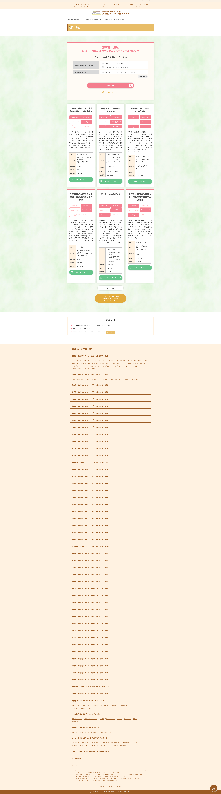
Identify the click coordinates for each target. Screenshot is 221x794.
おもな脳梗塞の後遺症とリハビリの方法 (86, 714)
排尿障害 (135, 719)
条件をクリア (142, 77)
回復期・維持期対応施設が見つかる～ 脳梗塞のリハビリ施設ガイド (139, 1)
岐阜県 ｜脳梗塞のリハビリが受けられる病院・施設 (90, 518)
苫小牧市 (79, 379)
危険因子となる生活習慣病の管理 (87, 732)
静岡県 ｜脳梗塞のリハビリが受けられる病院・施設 (90, 504)
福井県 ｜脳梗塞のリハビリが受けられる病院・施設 (90, 525)
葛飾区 (80, 361)
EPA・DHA (118, 743)
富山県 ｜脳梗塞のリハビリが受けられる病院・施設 (90, 490)
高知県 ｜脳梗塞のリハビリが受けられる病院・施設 (90, 637)
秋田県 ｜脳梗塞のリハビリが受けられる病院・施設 (90, 399)
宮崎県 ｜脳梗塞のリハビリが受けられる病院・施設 (90, 680)
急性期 (73, 705)
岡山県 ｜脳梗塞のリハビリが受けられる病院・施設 (90, 581)
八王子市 (120, 366)
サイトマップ (76, 765)
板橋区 (118, 363)
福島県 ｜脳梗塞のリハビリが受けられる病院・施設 (90, 420)
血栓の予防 (74, 732)
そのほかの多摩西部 (90, 368)
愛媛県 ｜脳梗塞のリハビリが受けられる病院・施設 (90, 623)
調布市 (136, 363)
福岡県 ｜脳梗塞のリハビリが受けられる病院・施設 (90, 644)
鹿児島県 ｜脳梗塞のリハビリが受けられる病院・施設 (90, 687)
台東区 (112, 361)
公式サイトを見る (81, 179)
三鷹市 (124, 363)
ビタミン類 (134, 743)
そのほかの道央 (88, 379)
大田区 (139, 361)
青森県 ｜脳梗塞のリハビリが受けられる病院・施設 (90, 385)
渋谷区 (73, 363)
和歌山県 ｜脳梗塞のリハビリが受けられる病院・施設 (90, 546)
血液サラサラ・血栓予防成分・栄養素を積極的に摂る (99, 743)
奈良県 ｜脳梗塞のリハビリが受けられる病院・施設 (90, 553)
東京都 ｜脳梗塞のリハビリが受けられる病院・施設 (81, 5)
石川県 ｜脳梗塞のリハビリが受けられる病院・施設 (90, 497)
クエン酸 (99, 745)
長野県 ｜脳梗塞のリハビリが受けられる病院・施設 (90, 476)
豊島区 (84, 363)
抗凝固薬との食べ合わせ (120, 745)
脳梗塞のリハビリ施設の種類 (82, 328)
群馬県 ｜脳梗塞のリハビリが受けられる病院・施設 (90, 434)
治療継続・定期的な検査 (104, 732)
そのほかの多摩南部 (135, 366)
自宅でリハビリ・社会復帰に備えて (121, 705)
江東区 (85, 361)
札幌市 (73, 379)
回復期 (79, 705)
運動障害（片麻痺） (77, 719)
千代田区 (123, 361)
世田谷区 (96, 363)
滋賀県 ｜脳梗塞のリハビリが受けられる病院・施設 (90, 532)
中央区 (117, 361)
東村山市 (79, 366)
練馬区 (113, 363)
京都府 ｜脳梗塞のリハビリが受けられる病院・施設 (90, 567)
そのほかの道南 (134, 379)
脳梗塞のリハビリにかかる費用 (102, 705)
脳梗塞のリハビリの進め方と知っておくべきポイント (110, 5)
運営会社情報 (76, 758)
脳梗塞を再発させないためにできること (139, 5)
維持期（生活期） (87, 705)
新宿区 (90, 363)
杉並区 (107, 363)
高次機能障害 (127, 719)
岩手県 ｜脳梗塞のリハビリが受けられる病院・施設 (90, 392)
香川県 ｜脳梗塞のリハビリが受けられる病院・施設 (90, 616)
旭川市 (111, 379)
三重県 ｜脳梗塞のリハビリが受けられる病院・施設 (90, 539)
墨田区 (91, 361)
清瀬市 (85, 366)
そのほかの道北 (119, 379)
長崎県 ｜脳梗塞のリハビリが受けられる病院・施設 (90, 666)
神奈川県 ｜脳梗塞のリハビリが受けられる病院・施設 (90, 462)
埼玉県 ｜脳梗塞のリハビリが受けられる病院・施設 (90, 448)
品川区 (134, 361)
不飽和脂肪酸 (126, 743)
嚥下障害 (119, 719)
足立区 (102, 361)
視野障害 (102, 719)
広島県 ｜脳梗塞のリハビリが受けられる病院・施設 (90, 588)
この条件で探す (110, 85)
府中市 (142, 363)
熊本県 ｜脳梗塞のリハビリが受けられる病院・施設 (90, 673)
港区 (129, 361)
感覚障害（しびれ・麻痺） (90, 719)
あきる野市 (74, 368)
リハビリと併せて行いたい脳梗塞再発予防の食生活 (89, 738)
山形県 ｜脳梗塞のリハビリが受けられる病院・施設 (90, 413)
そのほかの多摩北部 (100, 366)
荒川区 (96, 361)
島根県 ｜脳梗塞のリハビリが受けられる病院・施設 (90, 602)
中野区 (102, 363)
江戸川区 (74, 361)
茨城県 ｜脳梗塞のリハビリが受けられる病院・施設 (90, 441)
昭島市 (91, 366)
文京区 (145, 361)
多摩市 (114, 366)
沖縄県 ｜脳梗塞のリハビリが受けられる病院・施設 (90, 694)
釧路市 (95, 379)
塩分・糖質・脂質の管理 (78, 743)
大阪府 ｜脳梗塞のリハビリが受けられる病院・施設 (90, 560)
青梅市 (81, 368)
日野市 (108, 366)
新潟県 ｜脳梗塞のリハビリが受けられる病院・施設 (90, 483)
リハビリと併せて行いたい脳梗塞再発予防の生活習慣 (90, 751)
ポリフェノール (108, 745)
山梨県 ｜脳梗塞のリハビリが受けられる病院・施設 (90, 469)
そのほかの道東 (103, 379)
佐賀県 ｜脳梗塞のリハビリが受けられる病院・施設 (90, 659)
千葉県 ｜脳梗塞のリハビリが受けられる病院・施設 (90, 455)
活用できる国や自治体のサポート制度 (81, 708)
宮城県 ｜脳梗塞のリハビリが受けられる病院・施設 (90, 406)
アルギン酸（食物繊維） (78, 745)
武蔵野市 (130, 363)
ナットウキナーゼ (90, 745)
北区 (107, 361)
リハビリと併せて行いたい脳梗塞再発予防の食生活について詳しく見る (110, 298)
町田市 (126, 366)
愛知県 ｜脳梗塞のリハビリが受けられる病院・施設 (90, 511)
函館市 (126, 379)
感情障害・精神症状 (77, 721)
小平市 (73, 366)
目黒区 (79, 363)
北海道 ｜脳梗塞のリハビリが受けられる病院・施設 (90, 374)
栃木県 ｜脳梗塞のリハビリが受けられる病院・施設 (90, 427)
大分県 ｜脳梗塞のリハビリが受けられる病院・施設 (90, 651)
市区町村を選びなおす (112, 92)
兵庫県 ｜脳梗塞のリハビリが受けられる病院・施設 (90, 574)
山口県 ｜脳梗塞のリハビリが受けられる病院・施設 (90, 609)
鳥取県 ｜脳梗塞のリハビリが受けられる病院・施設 (90, 595)
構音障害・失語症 (110, 719)
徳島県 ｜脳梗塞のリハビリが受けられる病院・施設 (90, 630)
